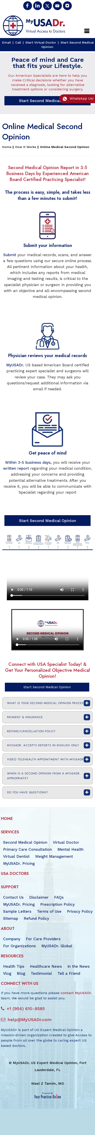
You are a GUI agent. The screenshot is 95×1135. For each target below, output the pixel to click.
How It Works (25, 147)
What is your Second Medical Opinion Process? (47, 703)
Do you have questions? (27, 792)
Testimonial (41, 973)
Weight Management (54, 856)
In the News (78, 966)
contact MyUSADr (76, 993)
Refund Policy (36, 918)
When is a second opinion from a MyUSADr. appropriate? (44, 775)
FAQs (59, 897)
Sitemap (10, 918)
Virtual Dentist (16, 856)
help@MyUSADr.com (29, 1019)
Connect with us (19, 983)
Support (10, 887)
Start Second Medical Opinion (47, 100)
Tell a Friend (68, 973)
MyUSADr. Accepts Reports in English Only (43, 745)
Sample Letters (17, 911)
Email (6, 42)
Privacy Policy (80, 911)
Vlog (7, 973)
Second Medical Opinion (25, 842)
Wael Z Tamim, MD (47, 1083)
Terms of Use (49, 911)
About (8, 928)
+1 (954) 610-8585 (26, 1008)
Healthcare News (46, 966)
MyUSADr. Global (56, 946)
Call (18, 42)
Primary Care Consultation (27, 849)
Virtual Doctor (66, 842)
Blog (21, 973)
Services (10, 832)
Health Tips (13, 966)
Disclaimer (39, 897)
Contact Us (13, 897)
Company (11, 939)
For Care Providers (43, 939)
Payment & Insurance (25, 717)
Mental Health (70, 849)
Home (6, 147)
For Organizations (19, 946)
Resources (12, 956)
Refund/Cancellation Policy (31, 731)
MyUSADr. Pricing (19, 863)
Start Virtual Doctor (40, 42)
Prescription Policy (57, 904)
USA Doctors (15, 873)
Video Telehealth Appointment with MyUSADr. (46, 759)
